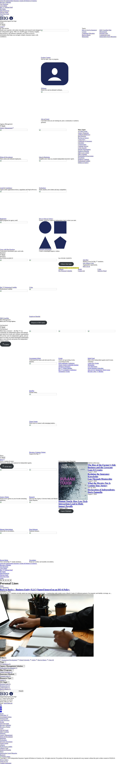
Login (1, 15)
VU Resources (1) (5, 664)
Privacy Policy (4, 760)
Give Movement (92, 366)
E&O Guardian (82, 154)
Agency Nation (4, 497)
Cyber (31, 287)
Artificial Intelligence (84, 134)
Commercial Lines (104, 35)
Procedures (81, 157)
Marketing (3, 738)
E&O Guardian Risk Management (105, 31)
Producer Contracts (83, 159)
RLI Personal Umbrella (65, 271)
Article (33, 660)
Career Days (81, 139)
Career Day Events (93, 363)
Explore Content (45, 57)
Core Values (3, 6)
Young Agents (33, 421)
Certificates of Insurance (85, 141)
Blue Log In (86, 266)
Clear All (51, 660)
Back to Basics (86, 35)
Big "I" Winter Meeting (65, 368)
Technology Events (64, 371)
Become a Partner (5, 727)
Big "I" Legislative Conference (67, 370)
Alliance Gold (4, 748)
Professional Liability (84, 161)
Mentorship (85, 36)
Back (3, 25)
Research (32, 497)
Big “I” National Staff (6, 7)
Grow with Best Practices (7, 249)
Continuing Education (88, 33)
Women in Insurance (64, 366)
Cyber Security (82, 148)
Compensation (82, 144)
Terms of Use (4, 761)
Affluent (60, 269)
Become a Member (5, 2)
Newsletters (32, 560)
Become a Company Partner (37, 452)
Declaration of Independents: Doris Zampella (101, 490)
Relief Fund (91, 358)
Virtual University (24, 660)
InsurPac (31, 391)
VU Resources (4, 587)
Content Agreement (5, 763)
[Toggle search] (2, 580)
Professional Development (9, 660)
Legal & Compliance (6, 188)
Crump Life (81, 271)
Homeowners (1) (5, 686)
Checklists (81, 143)
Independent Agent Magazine (107, 36)
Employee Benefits (83, 151)
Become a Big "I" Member (95, 371)
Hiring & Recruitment (6, 157)
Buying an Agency (83, 138)
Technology (42, 188)
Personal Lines (103, 33)
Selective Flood (102, 271)
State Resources (4, 10)
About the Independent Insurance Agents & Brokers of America (18, 1)
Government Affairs (35, 358)
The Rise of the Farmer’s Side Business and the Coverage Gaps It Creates (102, 467)
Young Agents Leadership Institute (68, 365)
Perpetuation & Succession (85, 156)
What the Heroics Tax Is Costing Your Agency (99, 484)
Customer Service (83, 146)
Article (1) (3, 680)
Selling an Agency (83, 162)
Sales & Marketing (44, 157)
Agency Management (6, 128)
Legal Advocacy (5, 720)
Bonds (80, 269)
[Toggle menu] (7, 580)
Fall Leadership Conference (66, 363)
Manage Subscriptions (6, 529)
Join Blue (85, 260)
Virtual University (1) (6, 672)
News (1, 459)
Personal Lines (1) (5, 676)
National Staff (4, 718)
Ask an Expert (45, 119)
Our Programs (4, 4)
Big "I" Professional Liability (8, 287)
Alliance (2, 745)
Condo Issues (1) (5, 687)
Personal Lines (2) (5, 684)
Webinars (43, 88)
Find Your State (4, 14)
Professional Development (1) (8, 668)
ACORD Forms (82, 131)
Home (2, 586)
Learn (1, 27)
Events (60, 358)
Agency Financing (83, 133)
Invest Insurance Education (95, 368)
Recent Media (4, 560)
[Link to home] (7, 19)
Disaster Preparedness (84, 149)
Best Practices (82, 136)
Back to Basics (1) (5, 689)
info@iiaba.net (8, 703)
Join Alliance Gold (88, 263)
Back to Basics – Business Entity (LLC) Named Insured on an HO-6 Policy (35, 589)
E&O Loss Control (83, 153)
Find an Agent (4, 12)
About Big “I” (4, 715)
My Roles (3, 9)
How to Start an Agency (46, 218)
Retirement (3, 218)
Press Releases (33, 529)
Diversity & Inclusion (45, 249)
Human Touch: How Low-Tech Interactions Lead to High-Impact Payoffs (72, 503)
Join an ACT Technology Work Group (99, 370)
